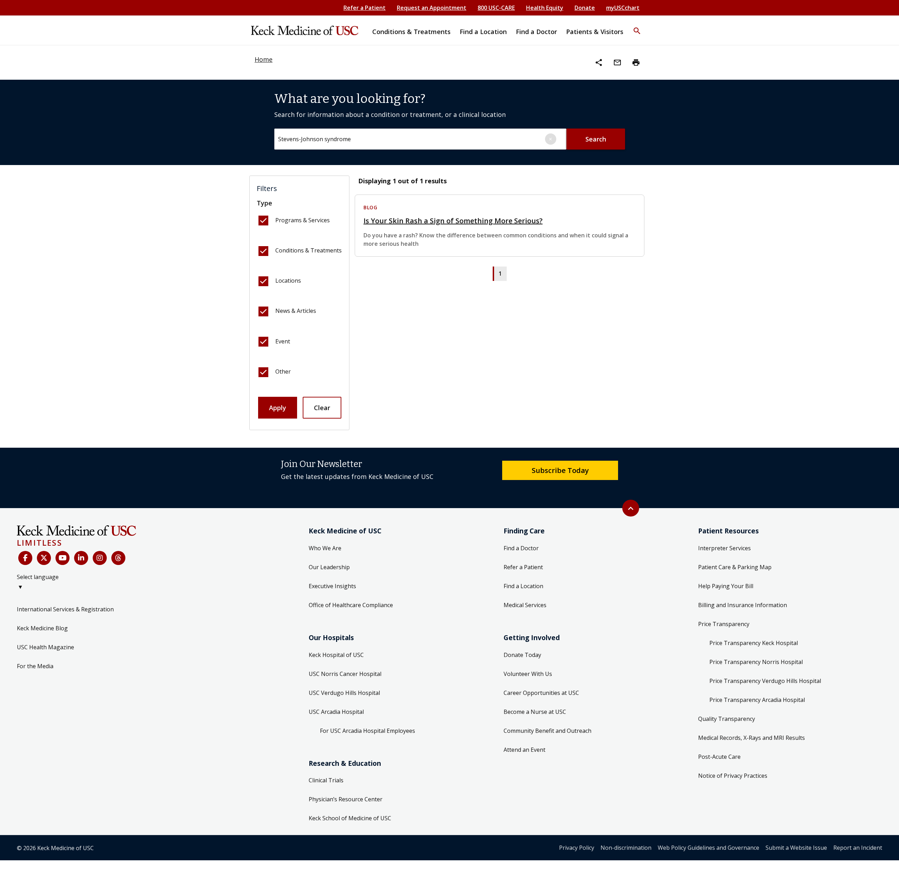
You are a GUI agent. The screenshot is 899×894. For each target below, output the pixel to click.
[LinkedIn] (81, 558)
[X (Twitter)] (43, 558)
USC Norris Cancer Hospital (345, 674)
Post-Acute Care (719, 757)
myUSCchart (622, 8)
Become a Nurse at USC (535, 712)
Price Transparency (723, 624)
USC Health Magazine (45, 647)
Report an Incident (857, 848)
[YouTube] (62, 558)
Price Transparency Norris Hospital (756, 662)
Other (283, 371)
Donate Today (522, 655)
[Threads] (118, 558)
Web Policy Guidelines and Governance (708, 848)
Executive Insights (332, 586)
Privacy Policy (576, 848)
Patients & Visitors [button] (594, 31)
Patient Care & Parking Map (735, 567)
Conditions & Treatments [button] (411, 31)
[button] (637, 26)
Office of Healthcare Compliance (351, 605)
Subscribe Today (560, 470)
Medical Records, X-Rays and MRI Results (751, 738)
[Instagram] (99, 558)
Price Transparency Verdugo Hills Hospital (765, 681)
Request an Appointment (431, 8)
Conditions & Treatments (308, 250)
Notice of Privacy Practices (732, 776)
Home (264, 59)
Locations (288, 280)
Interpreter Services (724, 548)
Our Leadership (329, 567)
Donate (585, 8)
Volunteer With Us (528, 674)
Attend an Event (524, 750)
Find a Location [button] (483, 31)
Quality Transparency (726, 719)
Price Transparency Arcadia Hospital (757, 700)
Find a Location (523, 586)
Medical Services (525, 605)
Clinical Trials (326, 780)
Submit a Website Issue (796, 848)
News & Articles (295, 311)
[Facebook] (25, 558)
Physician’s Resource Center (345, 799)
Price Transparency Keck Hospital (753, 643)
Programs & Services (302, 220)
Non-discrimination (626, 848)
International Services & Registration (65, 609)
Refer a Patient (364, 8)
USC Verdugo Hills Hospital (344, 693)
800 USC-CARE (496, 8)
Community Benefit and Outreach (547, 731)
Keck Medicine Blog (42, 628)
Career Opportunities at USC (541, 693)
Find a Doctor (521, 548)
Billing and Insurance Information (742, 605)
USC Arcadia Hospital (336, 712)
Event (282, 341)
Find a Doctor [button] (536, 31)
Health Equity (544, 8)
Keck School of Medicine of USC (350, 818)
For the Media (35, 666)
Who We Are (325, 548)
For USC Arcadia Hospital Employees (367, 731)
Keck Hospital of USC (336, 655)
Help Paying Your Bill (725, 586)
